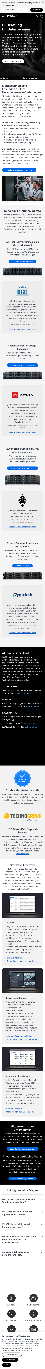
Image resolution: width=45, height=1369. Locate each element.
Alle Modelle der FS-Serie (22, 261)
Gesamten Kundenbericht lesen (22, 329)
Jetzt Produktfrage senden (22, 1179)
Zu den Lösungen (22, 566)
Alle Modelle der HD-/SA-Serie (22, 365)
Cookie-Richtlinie (26, 1350)
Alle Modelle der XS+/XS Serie (22, 468)
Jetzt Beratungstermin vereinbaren (19, 170)
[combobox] (15, 10)
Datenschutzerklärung (9, 1350)
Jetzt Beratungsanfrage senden (22, 1149)
